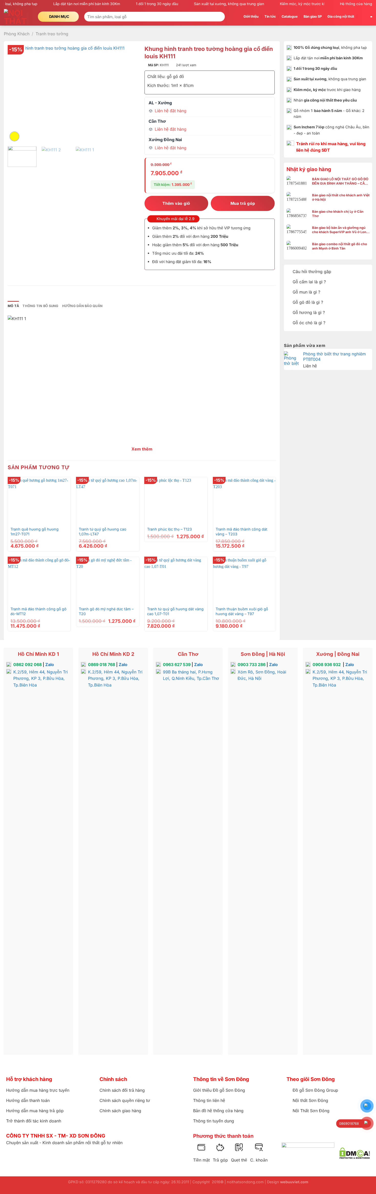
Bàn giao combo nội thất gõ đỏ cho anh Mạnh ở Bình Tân (339, 246)
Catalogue (290, 16)
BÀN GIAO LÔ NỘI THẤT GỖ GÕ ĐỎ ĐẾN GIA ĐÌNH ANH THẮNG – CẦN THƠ (340, 181)
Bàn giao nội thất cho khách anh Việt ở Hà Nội (341, 197)
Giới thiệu (251, 16)
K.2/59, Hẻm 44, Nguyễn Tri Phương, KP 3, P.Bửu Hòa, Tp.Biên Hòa (40, 678)
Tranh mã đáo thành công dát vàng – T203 (241, 531)
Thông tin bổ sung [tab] (40, 306)
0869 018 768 (101, 664)
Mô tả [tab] (13, 306)
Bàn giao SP (313, 16)
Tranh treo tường (52, 33)
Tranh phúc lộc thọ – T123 (169, 529)
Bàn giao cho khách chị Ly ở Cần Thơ (337, 214)
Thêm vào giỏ (176, 203)
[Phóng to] (14, 136)
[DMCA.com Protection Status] (354, 1153)
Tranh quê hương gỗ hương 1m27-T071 (34, 531)
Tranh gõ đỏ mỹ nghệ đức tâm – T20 (106, 611)
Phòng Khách (16, 33)
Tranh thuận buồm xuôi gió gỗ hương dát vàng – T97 (242, 611)
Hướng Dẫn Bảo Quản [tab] (82, 306)
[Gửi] (220, 16)
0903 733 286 (252, 664)
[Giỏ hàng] (362, 16)
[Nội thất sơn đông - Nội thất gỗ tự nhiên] (17, 17)
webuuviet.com (294, 1182)
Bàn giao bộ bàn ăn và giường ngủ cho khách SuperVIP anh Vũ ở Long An (340, 230)
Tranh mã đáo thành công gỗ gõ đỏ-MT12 (38, 611)
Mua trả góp (242, 203)
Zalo (49, 664)
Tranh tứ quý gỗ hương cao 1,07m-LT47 (102, 531)
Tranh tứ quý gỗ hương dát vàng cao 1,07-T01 (175, 611)
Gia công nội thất (340, 16)
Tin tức (270, 16)
